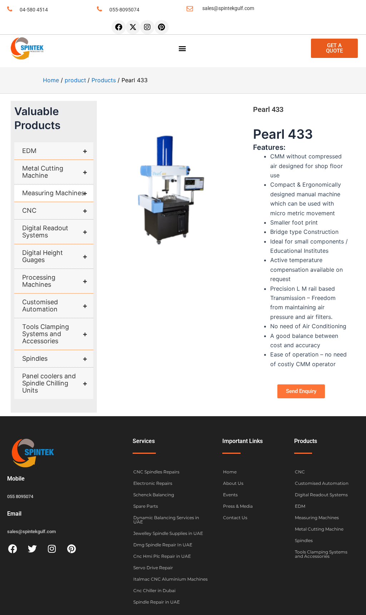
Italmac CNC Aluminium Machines (170, 579)
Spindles (55, 358)
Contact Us (235, 517)
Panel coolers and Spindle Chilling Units (55, 383)
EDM (55, 151)
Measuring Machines (55, 193)
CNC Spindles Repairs (156, 471)
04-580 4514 (34, 10)
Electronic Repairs (152, 483)
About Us (233, 483)
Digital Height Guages (55, 256)
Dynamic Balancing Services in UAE (166, 520)
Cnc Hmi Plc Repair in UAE (162, 556)
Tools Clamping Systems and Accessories (55, 334)
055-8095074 (124, 10)
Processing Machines (55, 281)
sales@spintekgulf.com (228, 8)
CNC (55, 210)
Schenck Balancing (153, 494)
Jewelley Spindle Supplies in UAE (168, 533)
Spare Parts (145, 506)
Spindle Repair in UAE (156, 602)
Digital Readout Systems (55, 231)
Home (230, 471)
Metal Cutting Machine (55, 171)
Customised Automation (55, 305)
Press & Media (238, 506)
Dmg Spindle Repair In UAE (162, 544)
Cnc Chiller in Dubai (154, 590)
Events (230, 494)
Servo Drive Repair (153, 567)
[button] (182, 48)
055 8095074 (20, 496)
